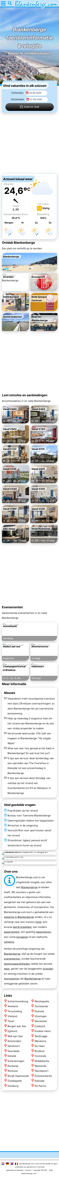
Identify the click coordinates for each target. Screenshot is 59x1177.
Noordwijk (13, 1051)
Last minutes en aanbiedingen (24, 395)
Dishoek (39, 1011)
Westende (40, 1065)
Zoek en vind (31, 106)
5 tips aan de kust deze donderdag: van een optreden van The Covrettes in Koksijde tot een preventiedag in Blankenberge (31, 766)
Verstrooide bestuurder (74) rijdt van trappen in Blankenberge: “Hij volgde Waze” (29, 738)
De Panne (40, 1085)
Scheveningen (16, 1061)
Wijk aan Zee (15, 1036)
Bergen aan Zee (17, 1026)
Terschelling (15, 1011)
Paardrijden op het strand (23, 810)
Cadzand (40, 1026)
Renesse (13, 1071)
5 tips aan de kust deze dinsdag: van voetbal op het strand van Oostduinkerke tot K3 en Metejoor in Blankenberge (29, 785)
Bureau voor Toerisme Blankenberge (29, 815)
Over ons (11, 871)
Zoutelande (41, 1006)
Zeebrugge (41, 1036)
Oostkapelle (15, 1081)
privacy (28, 1170)
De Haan (40, 1046)
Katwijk (12, 1056)
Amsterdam (14, 1041)
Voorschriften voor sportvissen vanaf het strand (29, 833)
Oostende (40, 1056)
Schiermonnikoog (18, 1001)
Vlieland (12, 1016)
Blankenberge (29, 887)
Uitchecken (18, 99)
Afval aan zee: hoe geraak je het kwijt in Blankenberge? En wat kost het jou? (31, 751)
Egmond (12, 1031)
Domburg (13, 1085)
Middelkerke (42, 1061)
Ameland (13, 1006)
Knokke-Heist (43, 1031)
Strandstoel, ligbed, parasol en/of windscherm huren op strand (27, 843)
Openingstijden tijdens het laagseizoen (31, 820)
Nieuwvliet (41, 1021)
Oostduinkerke (43, 1075)
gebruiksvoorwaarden (14, 1170)
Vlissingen (41, 1016)
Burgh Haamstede (18, 1075)
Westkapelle (42, 1001)
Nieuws (9, 693)
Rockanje (13, 1065)
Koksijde (39, 1081)
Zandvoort (14, 1046)
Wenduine (40, 1041)
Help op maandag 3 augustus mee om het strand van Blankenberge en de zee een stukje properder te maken (31, 723)
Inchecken (17, 92)
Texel (11, 1021)
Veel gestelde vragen (20, 805)
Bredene (40, 1051)
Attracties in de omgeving (23, 825)
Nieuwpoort (42, 1071)
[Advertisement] (29, 143)
